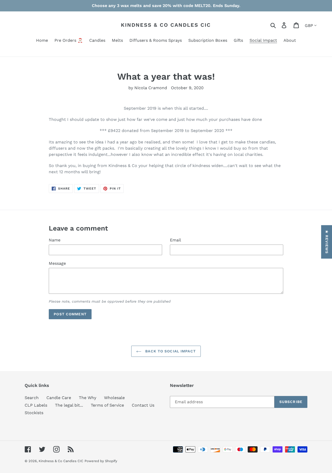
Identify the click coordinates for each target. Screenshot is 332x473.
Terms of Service (107, 405)
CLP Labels (36, 405)
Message (57, 263)
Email (175, 240)
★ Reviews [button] (327, 242)
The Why (87, 397)
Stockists (34, 412)
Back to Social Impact (170, 351)
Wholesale (114, 397)
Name (54, 240)
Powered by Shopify (101, 461)
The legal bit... (69, 405)
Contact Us (143, 405)
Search (32, 397)
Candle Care (58, 397)
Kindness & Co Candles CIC (166, 25)
